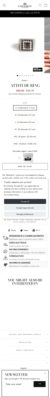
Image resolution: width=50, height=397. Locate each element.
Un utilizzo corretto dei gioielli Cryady (24, 259)
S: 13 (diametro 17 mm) (24, 107)
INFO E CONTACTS (25, 350)
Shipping (21, 94)
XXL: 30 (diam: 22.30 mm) (25, 136)
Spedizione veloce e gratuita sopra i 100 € (26, 239)
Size (25, 103)
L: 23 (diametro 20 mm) (25, 122)
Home (24, 80)
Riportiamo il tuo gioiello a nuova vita (24, 266)
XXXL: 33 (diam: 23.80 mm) (25, 143)
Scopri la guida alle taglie (19, 246)
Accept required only (25, 207)
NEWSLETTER (25, 342)
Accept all (25, 201)
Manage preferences (25, 214)
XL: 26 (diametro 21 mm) (25, 129)
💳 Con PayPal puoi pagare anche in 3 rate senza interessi (25, 221)
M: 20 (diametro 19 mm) (25, 115)
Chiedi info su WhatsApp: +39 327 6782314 (27, 253)
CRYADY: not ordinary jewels (25, 334)
